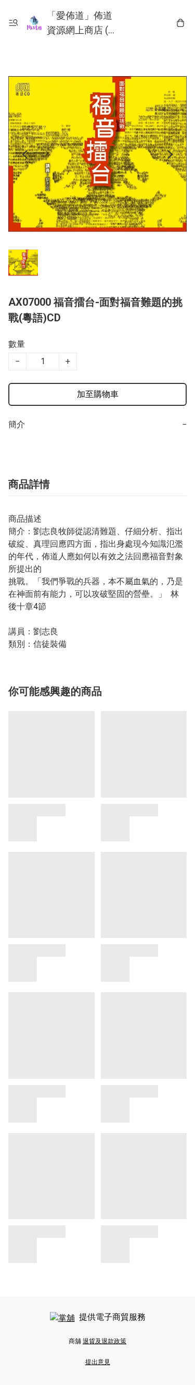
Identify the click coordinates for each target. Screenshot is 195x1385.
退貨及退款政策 (104, 1341)
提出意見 (97, 1362)
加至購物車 (98, 394)
